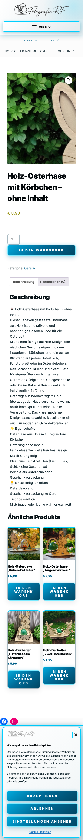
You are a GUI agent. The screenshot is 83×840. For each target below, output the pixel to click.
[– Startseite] (41, 10)
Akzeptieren (42, 796)
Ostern (29, 268)
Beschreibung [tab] (24, 282)
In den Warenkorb (41, 250)
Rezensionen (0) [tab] (53, 282)
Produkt (47, 40)
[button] (76, 735)
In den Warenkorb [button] (24, 592)
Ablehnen (42, 809)
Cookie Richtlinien (40, 831)
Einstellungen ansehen (42, 821)
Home (28, 40)
